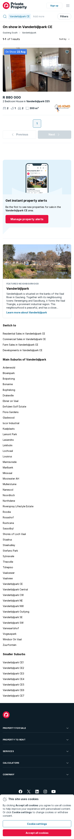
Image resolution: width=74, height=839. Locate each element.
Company (8, 774)
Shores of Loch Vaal (14, 534)
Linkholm (7, 445)
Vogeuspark (9, 633)
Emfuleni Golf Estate (14, 406)
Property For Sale (14, 728)
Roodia (7, 511)
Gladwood (8, 417)
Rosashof (8, 517)
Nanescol (8, 489)
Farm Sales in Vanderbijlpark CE (20, 344)
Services (8, 751)
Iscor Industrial (11, 423)
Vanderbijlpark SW (13, 622)
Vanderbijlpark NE (13, 600)
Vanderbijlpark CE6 (13, 690)
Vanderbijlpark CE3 (13, 673)
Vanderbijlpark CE (13, 583)
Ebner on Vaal (10, 400)
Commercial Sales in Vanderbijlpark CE (24, 339)
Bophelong (9, 389)
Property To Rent (14, 739)
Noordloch (9, 495)
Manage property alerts (26, 219)
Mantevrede (10, 461)
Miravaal (7, 473)
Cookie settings (37, 823)
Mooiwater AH (11, 478)
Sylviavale (8, 556)
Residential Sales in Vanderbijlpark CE (24, 333)
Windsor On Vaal (12, 639)
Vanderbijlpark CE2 (13, 667)
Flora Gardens (11, 412)
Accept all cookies (37, 832)
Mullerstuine (9, 484)
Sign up (54, 5)
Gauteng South (10, 32)
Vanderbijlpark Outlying (16, 611)
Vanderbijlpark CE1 (13, 662)
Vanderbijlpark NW (13, 606)
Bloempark (9, 373)
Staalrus (7, 539)
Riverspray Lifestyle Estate (18, 506)
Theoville (8, 561)
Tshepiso (8, 567)
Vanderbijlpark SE (13, 617)
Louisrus (7, 456)
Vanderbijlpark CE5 (13, 684)
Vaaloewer (9, 572)
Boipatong (9, 378)
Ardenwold (9, 367)
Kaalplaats (9, 428)
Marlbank (8, 467)
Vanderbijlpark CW (13, 595)
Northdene (9, 500)
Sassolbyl (8, 528)
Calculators (11, 763)
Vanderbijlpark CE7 (13, 695)
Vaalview (8, 578)
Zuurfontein (9, 644)
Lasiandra (8, 439)
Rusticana (8, 522)
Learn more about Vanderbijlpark (26, 312)
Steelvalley (9, 545)
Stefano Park (10, 550)
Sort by (62, 39)
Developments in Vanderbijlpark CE (22, 350)
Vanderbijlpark (29, 32)
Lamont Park (10, 434)
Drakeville (8, 395)
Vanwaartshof (11, 628)
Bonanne (8, 384)
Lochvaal (8, 450)
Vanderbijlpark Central (15, 589)
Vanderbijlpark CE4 (13, 679)
